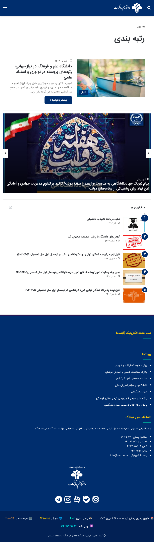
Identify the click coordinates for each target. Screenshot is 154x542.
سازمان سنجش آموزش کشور (131, 378)
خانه (139, 27)
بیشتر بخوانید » (58, 100)
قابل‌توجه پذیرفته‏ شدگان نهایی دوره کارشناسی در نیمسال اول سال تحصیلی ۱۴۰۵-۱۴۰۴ (72, 290)
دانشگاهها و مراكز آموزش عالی (131, 385)
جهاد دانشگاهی (139, 392)
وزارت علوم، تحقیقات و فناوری (131, 365)
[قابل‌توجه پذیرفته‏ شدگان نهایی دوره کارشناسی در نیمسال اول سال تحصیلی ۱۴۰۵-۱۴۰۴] (134, 295)
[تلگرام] (59, 499)
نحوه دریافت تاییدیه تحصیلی (103, 219)
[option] (77, 153)
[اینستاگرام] (68, 499)
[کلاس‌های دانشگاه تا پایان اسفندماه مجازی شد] (134, 242)
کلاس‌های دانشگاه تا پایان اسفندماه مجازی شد (94, 236)
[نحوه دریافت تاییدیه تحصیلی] (134, 224)
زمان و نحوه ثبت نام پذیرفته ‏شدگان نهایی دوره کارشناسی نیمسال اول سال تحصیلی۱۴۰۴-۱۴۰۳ (68, 272)
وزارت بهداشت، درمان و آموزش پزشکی (126, 372)
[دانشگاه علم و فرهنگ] (128, 8)
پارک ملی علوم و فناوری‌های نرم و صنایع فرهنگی (121, 398)
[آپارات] (77, 499)
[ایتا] (95, 499)
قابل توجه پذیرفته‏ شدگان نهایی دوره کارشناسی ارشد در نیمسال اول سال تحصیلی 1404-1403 (68, 254)
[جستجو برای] (149, 9)
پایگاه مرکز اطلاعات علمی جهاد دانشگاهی (125, 405)
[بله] (86, 499)
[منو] (5, 9)
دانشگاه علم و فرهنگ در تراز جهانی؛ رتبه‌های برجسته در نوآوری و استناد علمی (43, 72)
